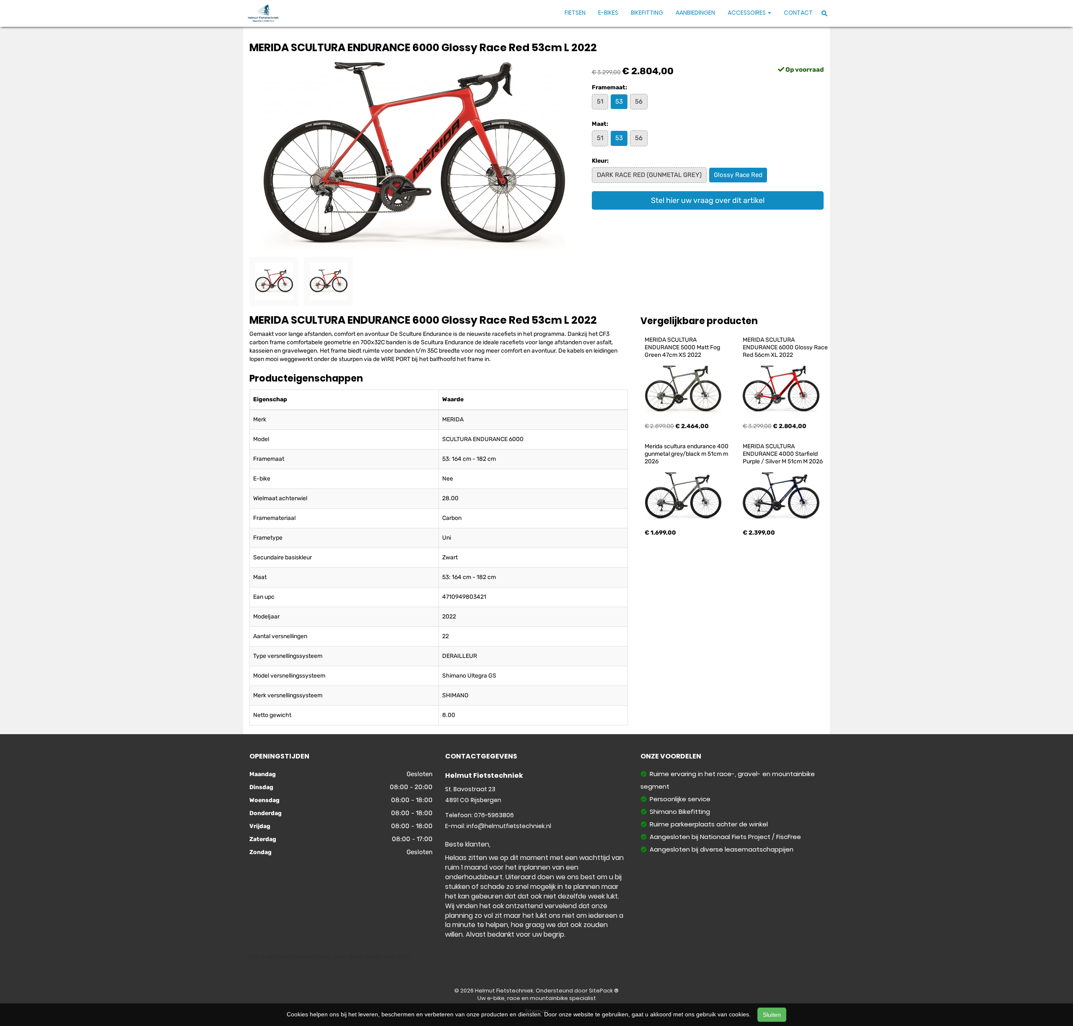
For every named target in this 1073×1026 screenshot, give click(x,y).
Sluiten (772, 1014)
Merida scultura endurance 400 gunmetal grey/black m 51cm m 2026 (687, 454)
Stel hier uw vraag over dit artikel (708, 200)
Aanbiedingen (695, 12)
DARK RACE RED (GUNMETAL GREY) (649, 175)
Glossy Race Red (738, 175)
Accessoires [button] (747, 12)
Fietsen (575, 12)
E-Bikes (608, 12)
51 (600, 101)
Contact (798, 12)
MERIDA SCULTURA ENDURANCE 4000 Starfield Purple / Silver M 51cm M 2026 (783, 454)
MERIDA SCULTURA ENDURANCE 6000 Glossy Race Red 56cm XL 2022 (786, 347)
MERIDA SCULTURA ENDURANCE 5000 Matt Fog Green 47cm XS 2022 (683, 347)
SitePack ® (604, 991)
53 (619, 101)
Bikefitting (647, 12)
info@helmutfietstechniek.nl (509, 826)
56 (639, 101)
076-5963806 (494, 815)
